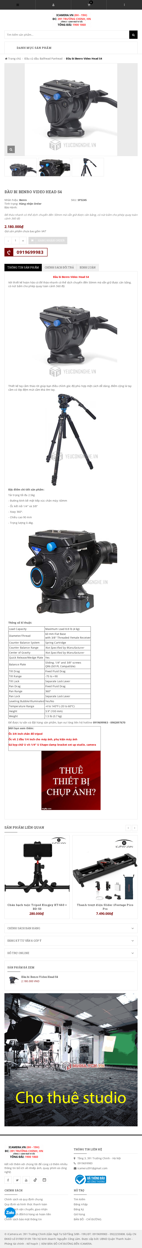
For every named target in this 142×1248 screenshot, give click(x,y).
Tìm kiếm (79, 1199)
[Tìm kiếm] (133, 35)
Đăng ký (79, 1209)
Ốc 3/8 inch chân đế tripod (26, 733)
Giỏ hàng (79, 1214)
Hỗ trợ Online (18, 953)
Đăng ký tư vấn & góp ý (24, 940)
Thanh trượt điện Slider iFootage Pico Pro (105, 906)
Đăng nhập (81, 1204)
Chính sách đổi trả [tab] (59, 267)
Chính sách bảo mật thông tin (23, 1219)
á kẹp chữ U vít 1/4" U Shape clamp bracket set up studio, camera (53, 744)
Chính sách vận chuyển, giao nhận (26, 1209)
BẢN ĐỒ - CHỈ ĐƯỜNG (87, 1219)
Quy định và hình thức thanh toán (25, 1204)
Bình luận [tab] (88, 267)
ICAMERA (86, 1243)
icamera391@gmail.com (92, 1168)
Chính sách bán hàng (23, 928)
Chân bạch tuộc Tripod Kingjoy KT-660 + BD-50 (37, 906)
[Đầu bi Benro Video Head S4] (71, 980)
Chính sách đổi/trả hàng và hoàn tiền (27, 1214)
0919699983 (30, 252)
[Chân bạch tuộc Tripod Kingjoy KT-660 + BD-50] (37, 867)
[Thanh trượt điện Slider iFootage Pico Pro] (105, 867)
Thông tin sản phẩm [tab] (23, 267)
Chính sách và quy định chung (23, 1199)
